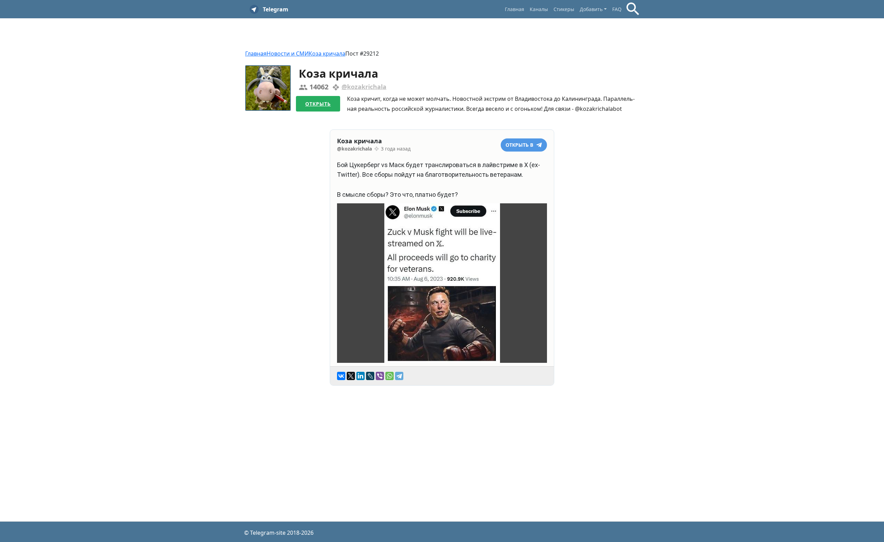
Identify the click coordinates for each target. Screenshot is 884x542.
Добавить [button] (591, 9)
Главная (514, 9)
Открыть (318, 103)
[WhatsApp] (389, 376)
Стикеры (564, 9)
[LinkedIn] (360, 376)
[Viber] (380, 376)
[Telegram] (399, 376)
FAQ (617, 9)
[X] (351, 376)
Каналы (539, 9)
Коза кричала (327, 53)
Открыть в (520, 145)
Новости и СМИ (288, 53)
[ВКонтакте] (341, 376)
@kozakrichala (364, 87)
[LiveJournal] (370, 376)
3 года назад (396, 148)
